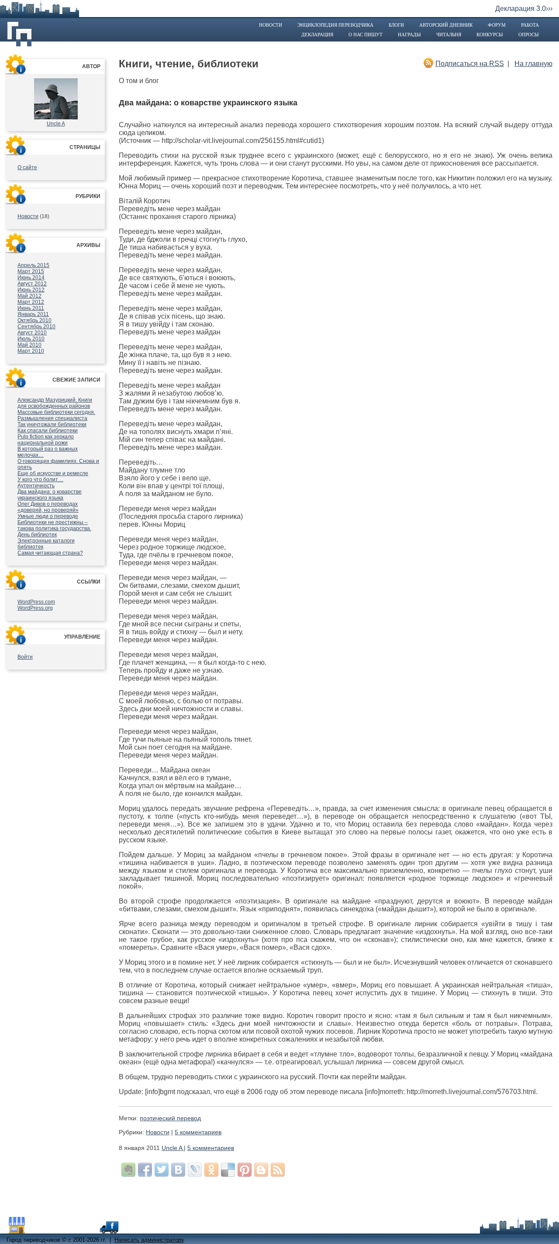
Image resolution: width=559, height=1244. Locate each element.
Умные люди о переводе (47, 516)
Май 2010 (29, 345)
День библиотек (37, 535)
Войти (25, 657)
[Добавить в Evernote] (128, 1170)
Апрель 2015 (33, 265)
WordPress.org (35, 608)
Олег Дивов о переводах (47, 504)
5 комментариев (198, 1132)
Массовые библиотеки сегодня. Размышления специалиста (56, 415)
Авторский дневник (446, 25)
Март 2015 (30, 271)
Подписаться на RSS (469, 63)
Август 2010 (32, 333)
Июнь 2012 (31, 290)
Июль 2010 (31, 339)
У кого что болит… (40, 479)
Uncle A (56, 124)
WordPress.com (36, 602)
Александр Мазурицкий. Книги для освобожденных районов (54, 403)
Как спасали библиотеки (47, 430)
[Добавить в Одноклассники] (211, 1170)
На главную (533, 63)
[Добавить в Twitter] (162, 1170)
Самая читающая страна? (50, 553)
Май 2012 (29, 296)
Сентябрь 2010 (36, 326)
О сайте (27, 167)
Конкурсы (489, 34)
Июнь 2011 (30, 308)
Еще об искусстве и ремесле (52, 473)
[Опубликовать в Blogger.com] (261, 1170)
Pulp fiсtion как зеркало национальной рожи (45, 440)
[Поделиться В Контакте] (178, 1170)
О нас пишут (366, 34)
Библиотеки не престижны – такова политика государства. (54, 525)
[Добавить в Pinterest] (245, 1170)
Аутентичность (36, 486)
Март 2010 (30, 351)
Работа (530, 25)
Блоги (396, 25)
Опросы (528, 34)
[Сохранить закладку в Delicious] (228, 1170)
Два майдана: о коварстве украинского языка (49, 495)
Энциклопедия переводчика (335, 25)
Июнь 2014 (31, 278)
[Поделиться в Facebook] (145, 1170)
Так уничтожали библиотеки (51, 424)
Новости (270, 25)
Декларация (317, 34)
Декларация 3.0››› (523, 8)
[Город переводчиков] (72, 1229)
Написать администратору (149, 1240)
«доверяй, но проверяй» (48, 510)
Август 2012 (32, 284)
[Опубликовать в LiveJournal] (195, 1170)
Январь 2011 (33, 314)
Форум (497, 25)
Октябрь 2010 (34, 320)
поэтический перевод (170, 1118)
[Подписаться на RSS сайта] (278, 1170)
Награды (409, 34)
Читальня (448, 34)
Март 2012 (30, 302)
